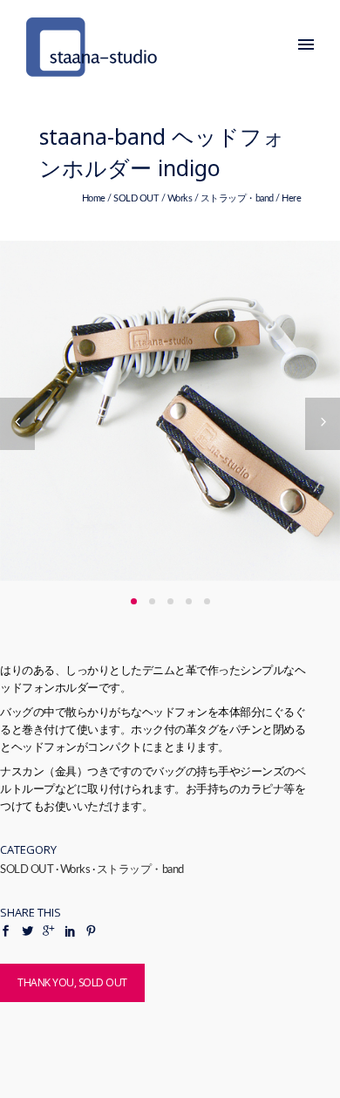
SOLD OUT (136, 198)
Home (93, 198)
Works (180, 198)
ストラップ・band (237, 198)
